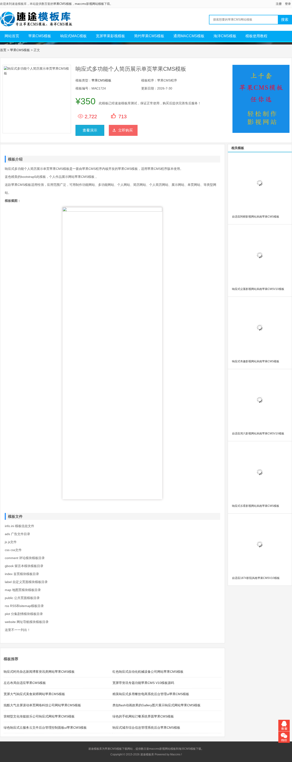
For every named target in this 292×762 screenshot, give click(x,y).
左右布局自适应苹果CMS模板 (25, 683)
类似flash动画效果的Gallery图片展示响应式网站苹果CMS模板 (156, 705)
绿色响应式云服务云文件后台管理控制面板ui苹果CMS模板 (45, 727)
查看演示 (90, 130)
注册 (279, 3)
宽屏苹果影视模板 (110, 36)
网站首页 (12, 36)
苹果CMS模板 (62, 3)
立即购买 (125, 130)
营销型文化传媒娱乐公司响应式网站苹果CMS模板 (39, 716)
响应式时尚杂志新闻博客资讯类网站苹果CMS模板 (39, 671)
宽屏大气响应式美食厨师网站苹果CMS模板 (34, 694)
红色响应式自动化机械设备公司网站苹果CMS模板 (147, 671)
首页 (3, 50)
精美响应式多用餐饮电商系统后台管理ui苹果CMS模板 (150, 694)
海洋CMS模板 (225, 36)
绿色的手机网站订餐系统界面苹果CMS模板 (143, 716)
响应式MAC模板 (73, 36)
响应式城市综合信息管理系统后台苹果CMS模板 (146, 727)
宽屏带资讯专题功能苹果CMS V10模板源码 (143, 683)
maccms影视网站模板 (89, 3)
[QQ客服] (284, 725)
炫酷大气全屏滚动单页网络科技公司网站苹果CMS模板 (42, 705)
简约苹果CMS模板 (149, 36)
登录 (288, 3)
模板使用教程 (256, 36)
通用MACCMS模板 (188, 36)
